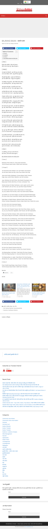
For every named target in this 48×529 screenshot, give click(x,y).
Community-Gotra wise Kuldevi (10, 420)
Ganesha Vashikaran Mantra (10, 310)
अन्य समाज (4, 447)
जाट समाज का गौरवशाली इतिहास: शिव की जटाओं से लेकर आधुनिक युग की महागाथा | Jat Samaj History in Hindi (38, 293)
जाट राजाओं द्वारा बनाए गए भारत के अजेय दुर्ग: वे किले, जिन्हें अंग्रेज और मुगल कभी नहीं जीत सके (20, 384)
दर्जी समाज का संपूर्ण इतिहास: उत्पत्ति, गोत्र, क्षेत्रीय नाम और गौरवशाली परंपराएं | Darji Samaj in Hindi (22, 406)
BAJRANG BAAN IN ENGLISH (10, 58)
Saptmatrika (5, 437)
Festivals (4, 422)
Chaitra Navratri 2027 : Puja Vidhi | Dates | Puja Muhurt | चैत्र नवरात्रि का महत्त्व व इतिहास (23, 402)
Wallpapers (5, 445)
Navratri (4, 435)
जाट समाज (4, 455)
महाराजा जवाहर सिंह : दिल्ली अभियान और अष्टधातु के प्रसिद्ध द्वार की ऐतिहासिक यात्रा (18, 383)
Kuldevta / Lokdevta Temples (9, 432)
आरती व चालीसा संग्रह (7, 306)
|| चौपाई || (6, 55)
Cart (21, 3)
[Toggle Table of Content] (15, 52)
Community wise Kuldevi (8, 418)
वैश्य (3, 472)
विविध (3, 470)
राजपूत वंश (4, 466)
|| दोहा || (5, 53)
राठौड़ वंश (4, 468)
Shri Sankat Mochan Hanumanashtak (12, 308)
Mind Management (7, 434)
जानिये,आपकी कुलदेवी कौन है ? (11, 354)
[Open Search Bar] (46, 16)
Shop (18, 3)
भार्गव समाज (4, 460)
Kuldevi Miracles (6, 426)
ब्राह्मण (3, 457)
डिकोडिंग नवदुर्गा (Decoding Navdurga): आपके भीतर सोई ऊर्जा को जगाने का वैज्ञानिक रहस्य (21, 393)
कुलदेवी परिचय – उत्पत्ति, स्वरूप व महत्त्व (10, 451)
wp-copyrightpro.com (29, 526)
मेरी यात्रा (4, 464)
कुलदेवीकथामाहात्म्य (6, 453)
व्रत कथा (4, 474)
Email (9, 492)
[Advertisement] (24, 27)
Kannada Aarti (6, 424)
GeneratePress (39, 523)
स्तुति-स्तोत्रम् (5, 476)
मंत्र (3, 462)
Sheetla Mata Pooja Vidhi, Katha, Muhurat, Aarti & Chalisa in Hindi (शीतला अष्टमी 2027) (8, 293)
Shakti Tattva (5, 439)
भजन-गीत (15, 306)
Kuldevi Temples (6, 428)
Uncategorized (6, 441)
